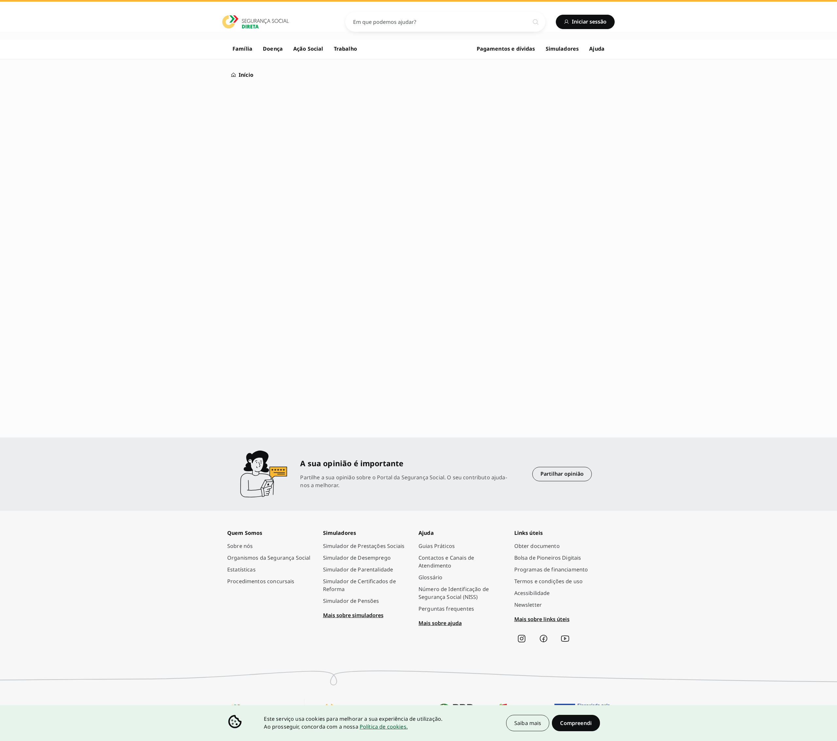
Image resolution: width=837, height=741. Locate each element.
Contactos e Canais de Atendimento (446, 561)
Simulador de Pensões (351, 600)
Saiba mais (527, 723)
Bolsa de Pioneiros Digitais (547, 557)
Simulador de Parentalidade (358, 569)
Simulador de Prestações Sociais (364, 546)
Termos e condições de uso (548, 581)
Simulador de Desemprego (357, 557)
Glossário (430, 577)
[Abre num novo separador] (521, 639)
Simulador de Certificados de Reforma (359, 585)
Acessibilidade (532, 593)
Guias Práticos (436, 546)
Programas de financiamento (551, 569)
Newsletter (528, 604)
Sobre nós (240, 546)
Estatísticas (241, 569)
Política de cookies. (384, 726)
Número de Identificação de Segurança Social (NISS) (453, 593)
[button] (576, 723)
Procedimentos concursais (261, 581)
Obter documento (537, 546)
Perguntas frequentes (446, 608)
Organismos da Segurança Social (269, 557)
